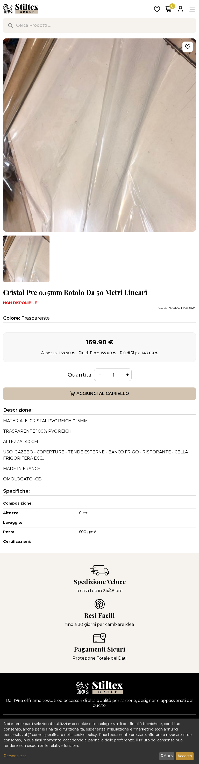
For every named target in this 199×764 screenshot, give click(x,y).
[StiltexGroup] (99, 687)
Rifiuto (167, 756)
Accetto (184, 756)
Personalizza (15, 756)
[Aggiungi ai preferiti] (187, 47)
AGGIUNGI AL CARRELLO (102, 393)
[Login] (180, 9)
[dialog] (99, 741)
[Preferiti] (157, 9)
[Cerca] (10, 25)
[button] (26, 259)
